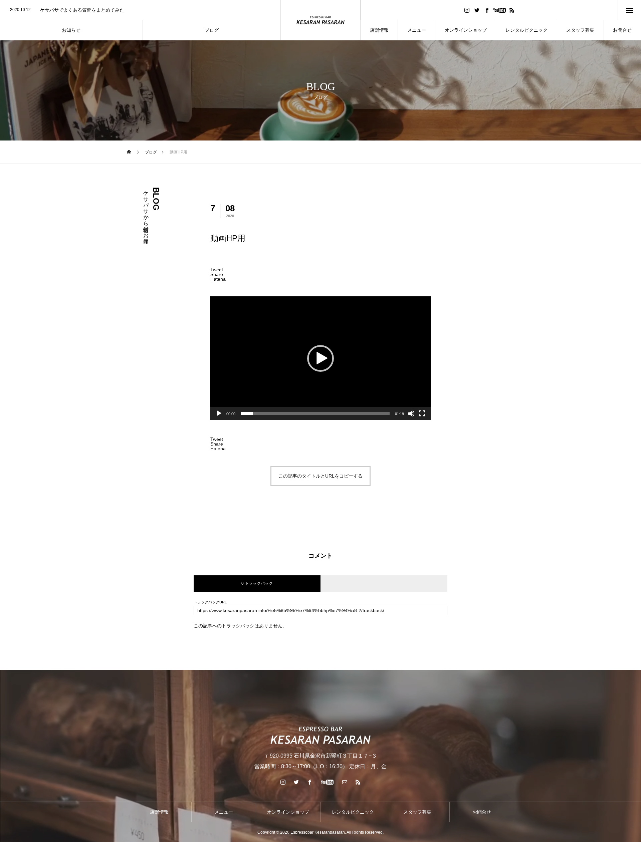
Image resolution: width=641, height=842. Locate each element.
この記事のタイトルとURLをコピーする (320, 476)
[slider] (315, 413)
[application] (320, 358)
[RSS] (512, 10)
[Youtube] (499, 10)
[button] (320, 358)
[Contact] (345, 782)
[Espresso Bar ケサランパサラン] (320, 20)
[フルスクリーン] (422, 413)
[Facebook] (487, 10)
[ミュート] (411, 413)
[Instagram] (467, 10)
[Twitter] (477, 10)
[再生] (219, 413)
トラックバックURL (210, 602)
